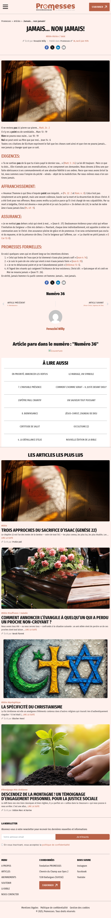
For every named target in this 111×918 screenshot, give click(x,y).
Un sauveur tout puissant (81, 400)
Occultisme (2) (81, 426)
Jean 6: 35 (77, 261)
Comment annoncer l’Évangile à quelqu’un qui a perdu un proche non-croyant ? (54, 620)
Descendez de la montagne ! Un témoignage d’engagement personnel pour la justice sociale (49, 796)
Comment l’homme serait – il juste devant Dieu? (81, 387)
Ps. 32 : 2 (68, 193)
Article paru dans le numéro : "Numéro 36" (55, 344)
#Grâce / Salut (58, 36)
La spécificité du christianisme (31, 706)
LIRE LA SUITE (7, 538)
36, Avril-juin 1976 (81, 41)
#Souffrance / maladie (18, 613)
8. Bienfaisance (30, 413)
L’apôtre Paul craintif (29, 400)
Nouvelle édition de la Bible (81, 439)
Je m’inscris (82, 836)
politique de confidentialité (56, 844)
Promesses (6, 21)
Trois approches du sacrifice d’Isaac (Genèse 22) (49, 530)
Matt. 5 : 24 (69, 163)
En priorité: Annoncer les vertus (30, 374)
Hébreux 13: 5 (72, 264)
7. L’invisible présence (29, 387)
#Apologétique (14, 702)
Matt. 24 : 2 (44, 127)
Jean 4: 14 (81, 257)
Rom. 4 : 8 (80, 193)
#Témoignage (7, 789)
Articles (17, 21)
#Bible (49, 36)
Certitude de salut (30, 426)
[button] (5, 7)
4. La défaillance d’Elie (30, 439)
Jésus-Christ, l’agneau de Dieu (81, 413)
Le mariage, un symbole (81, 374)
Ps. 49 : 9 (29, 207)
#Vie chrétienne (20, 789)
